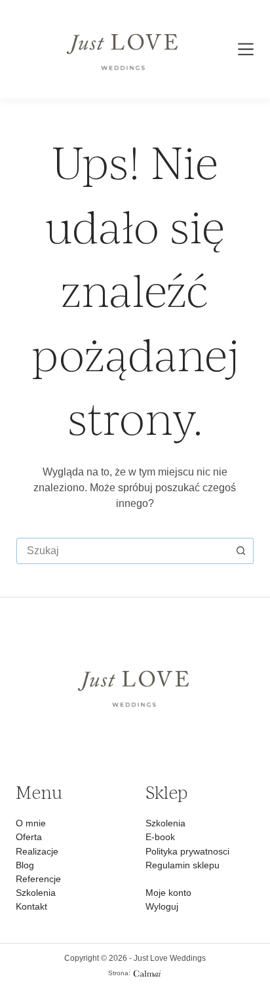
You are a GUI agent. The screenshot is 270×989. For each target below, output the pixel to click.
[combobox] (123, 551)
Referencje (38, 879)
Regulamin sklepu (182, 865)
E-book (160, 837)
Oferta (29, 837)
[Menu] (246, 49)
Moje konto (168, 892)
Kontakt (31, 906)
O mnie (31, 823)
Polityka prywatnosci (187, 851)
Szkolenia (36, 892)
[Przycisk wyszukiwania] (240, 550)
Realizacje (37, 851)
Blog (25, 865)
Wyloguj (161, 906)
